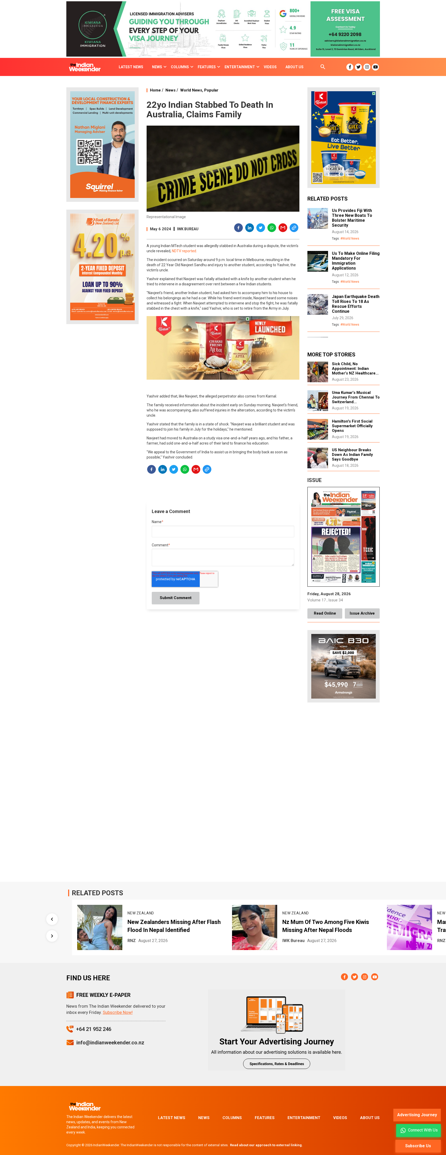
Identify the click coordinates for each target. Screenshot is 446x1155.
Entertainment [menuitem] (240, 67)
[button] (239, 228)
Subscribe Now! (118, 1012)
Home (155, 90)
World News (191, 90)
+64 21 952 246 (93, 1029)
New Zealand (122, 913)
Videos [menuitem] (270, 67)
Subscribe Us (418, 1145)
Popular (211, 90)
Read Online (325, 613)
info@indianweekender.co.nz (110, 1042)
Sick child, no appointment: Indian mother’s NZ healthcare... (355, 369)
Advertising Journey (417, 1114)
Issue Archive (362, 613)
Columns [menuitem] (180, 67)
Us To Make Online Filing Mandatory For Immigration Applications (356, 261)
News (170, 90)
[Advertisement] (102, 409)
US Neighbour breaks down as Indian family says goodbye (352, 455)
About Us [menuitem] (294, 67)
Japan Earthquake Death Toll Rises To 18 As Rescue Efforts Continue (355, 304)
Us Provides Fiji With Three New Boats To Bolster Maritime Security (352, 218)
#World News (349, 238)
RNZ (113, 940)
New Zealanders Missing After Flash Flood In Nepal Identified (155, 926)
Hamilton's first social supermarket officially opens (352, 426)
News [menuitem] (157, 67)
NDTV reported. (184, 251)
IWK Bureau (187, 229)
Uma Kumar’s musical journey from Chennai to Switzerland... (356, 397)
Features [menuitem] (207, 67)
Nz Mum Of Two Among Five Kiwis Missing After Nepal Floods (307, 926)
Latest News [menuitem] (131, 67)
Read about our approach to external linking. (266, 1145)
